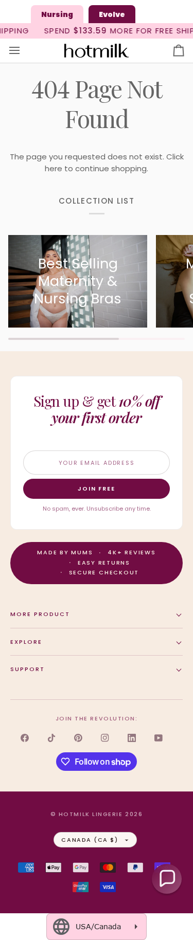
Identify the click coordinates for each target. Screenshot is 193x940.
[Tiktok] (51, 738)
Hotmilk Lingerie (91, 814)
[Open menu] (23, 51)
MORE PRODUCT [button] (40, 614)
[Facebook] (24, 738)
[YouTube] (158, 738)
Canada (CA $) (89, 840)
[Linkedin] (131, 738)
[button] (167, 879)
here (53, 168)
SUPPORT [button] (27, 669)
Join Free (97, 488)
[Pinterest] (78, 738)
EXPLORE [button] (26, 642)
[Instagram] (105, 738)
